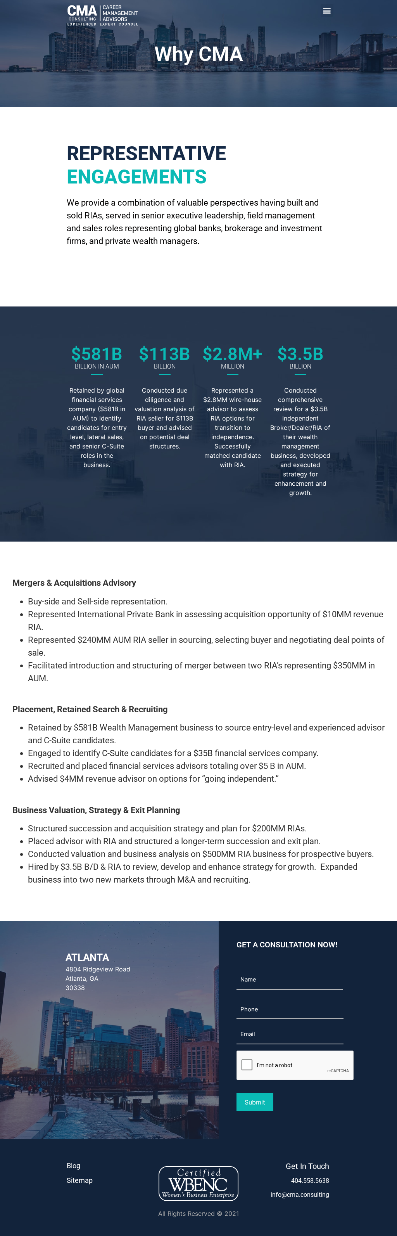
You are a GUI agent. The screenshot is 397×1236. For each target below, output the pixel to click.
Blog (73, 1166)
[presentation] (295, 1066)
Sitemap (80, 1180)
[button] (327, 10)
